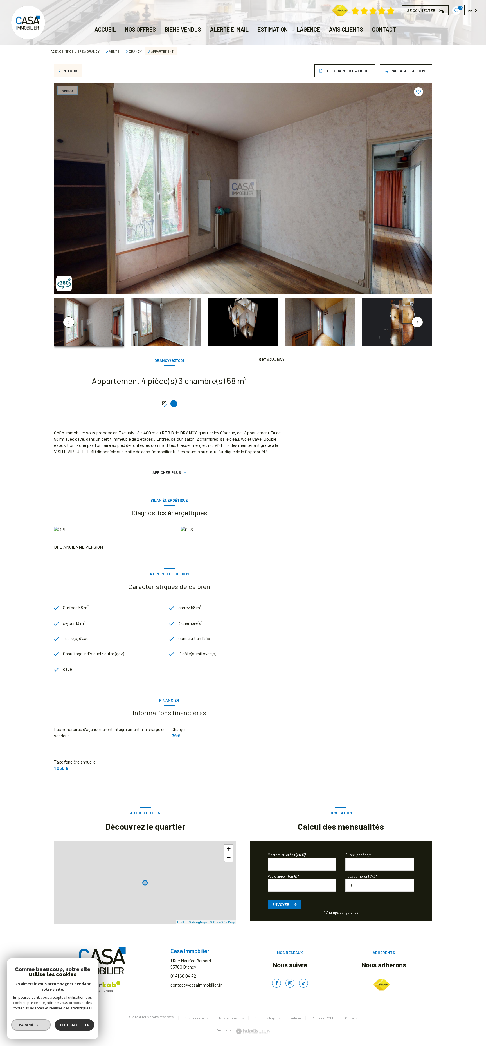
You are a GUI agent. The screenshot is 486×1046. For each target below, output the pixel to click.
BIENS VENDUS (183, 29)
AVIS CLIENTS (346, 29)
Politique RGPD (323, 1018)
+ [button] (229, 848)
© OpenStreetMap (222, 922)
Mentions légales (267, 1018)
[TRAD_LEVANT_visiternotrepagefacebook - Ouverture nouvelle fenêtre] (276, 983)
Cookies (351, 1018)
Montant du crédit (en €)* (287, 855)
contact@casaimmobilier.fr (196, 984)
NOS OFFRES (140, 29)
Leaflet (181, 922)
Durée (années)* (358, 855)
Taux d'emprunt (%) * (361, 876)
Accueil (105, 29)
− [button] (229, 857)
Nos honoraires (196, 1018)
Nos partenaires (231, 1018)
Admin (296, 1018)
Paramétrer (31, 1024)
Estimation (273, 29)
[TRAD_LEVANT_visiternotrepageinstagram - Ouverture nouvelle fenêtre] (289, 983)
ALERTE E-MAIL (229, 29)
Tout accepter (74, 1024)
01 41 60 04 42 (183, 975)
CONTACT (384, 29)
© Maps (198, 922)
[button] (417, 322)
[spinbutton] (379, 885)
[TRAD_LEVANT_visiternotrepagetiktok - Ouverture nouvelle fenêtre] (303, 983)
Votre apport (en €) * (283, 876)
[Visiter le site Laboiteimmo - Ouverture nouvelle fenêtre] (253, 1031)
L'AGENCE (308, 29)
